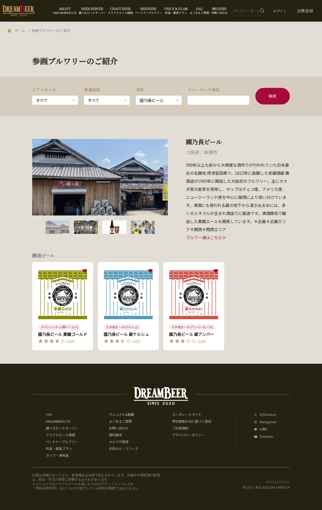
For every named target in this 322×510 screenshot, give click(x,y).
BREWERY (148, 10)
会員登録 (305, 11)
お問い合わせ (119, 428)
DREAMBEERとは (58, 421)
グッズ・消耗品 (57, 455)
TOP (49, 414)
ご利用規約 (180, 428)
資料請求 (115, 434)
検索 (272, 96)
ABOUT (64, 10)
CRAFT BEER (120, 10)
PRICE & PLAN (176, 10)
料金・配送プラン (59, 448)
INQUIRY (219, 10)
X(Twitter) (267, 415)
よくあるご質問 (120, 421)
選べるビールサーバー (62, 428)
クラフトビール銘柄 (60, 434)
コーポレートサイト (187, 414)
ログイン (280, 11)
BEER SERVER (92, 10)
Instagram (267, 422)
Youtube (266, 437)
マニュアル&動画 (121, 414)
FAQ (199, 10)
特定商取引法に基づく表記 (191, 421)
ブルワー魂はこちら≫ (206, 237)
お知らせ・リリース (123, 448)
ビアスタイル (44, 90)
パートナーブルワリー (62, 441)
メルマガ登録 (119, 441)
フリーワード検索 (204, 90)
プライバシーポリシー (188, 434)
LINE (263, 429)
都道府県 (92, 90)
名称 (140, 90)
